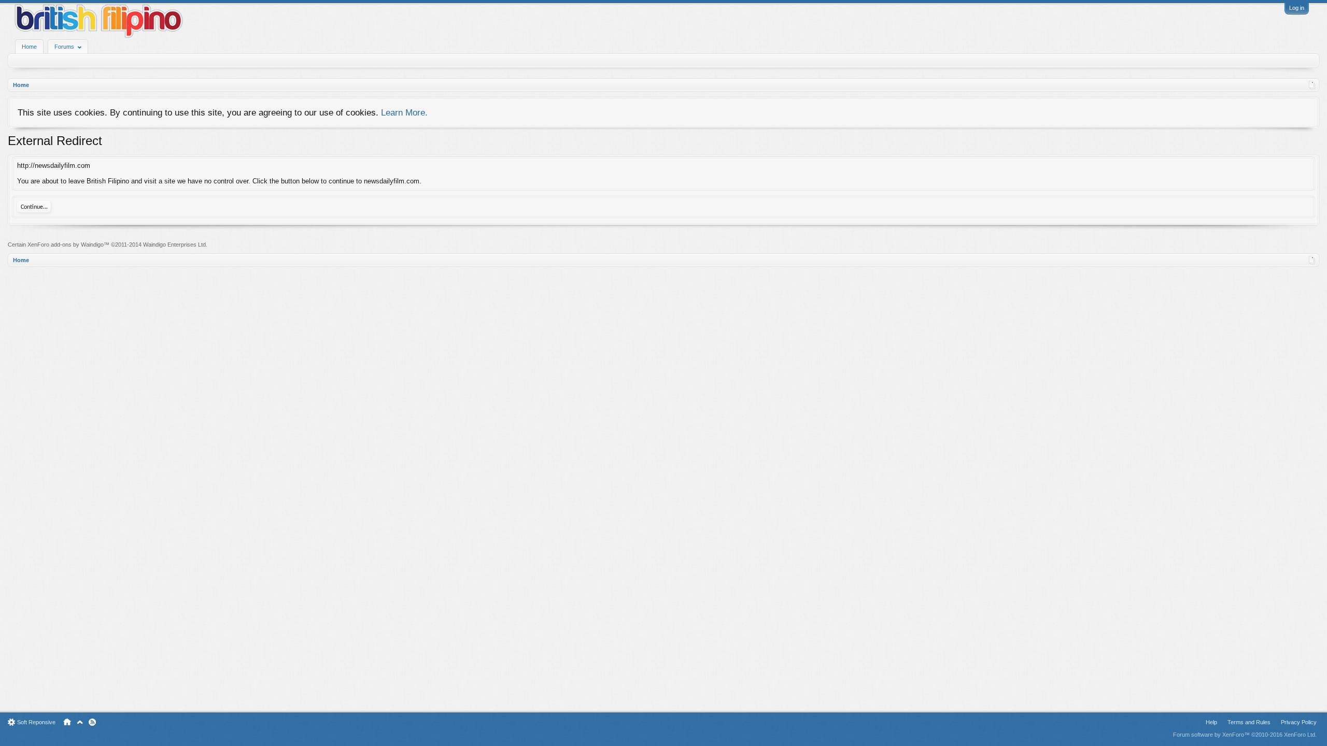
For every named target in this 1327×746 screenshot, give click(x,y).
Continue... (34, 207)
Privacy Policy (1299, 722)
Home (29, 47)
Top (79, 722)
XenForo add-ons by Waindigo (65, 244)
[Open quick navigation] (1312, 85)
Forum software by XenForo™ (1245, 734)
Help (1211, 722)
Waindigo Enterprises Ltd (174, 244)
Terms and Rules (1248, 722)
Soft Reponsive (36, 722)
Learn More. (404, 112)
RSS (92, 722)
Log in (1296, 8)
